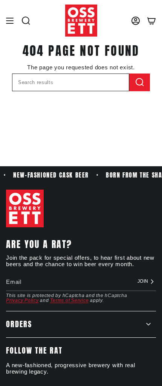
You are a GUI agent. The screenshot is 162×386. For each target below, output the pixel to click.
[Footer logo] (25, 208)
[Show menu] (9, 21)
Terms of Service (69, 300)
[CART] (151, 21)
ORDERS (19, 324)
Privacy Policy (22, 300)
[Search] (139, 82)
